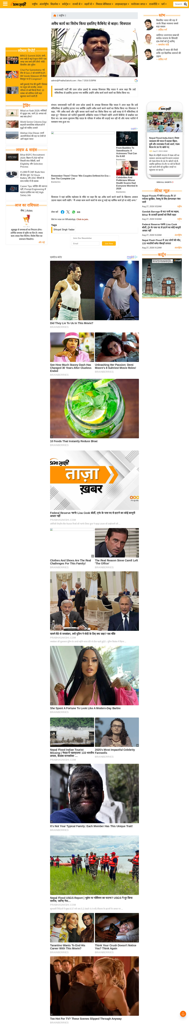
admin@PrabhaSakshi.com (63, 80)
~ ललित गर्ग (161, 29)
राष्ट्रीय (34, 4)
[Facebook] (134, 40)
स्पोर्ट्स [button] (65, 4)
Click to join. (82, 219)
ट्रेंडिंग (26, 105)
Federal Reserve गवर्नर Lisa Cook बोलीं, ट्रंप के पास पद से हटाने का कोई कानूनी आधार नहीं (161, 227)
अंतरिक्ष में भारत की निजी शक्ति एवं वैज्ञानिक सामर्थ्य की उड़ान (168, 53)
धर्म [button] (163, 4)
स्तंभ (162, 15)
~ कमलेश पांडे (162, 44)
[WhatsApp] (134, 52)
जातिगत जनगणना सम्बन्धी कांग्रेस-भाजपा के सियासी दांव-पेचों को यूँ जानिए (167, 38)
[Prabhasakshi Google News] (136, 80)
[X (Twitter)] (134, 46)
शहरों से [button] (88, 4)
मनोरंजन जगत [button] (138, 4)
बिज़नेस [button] (54, 4)
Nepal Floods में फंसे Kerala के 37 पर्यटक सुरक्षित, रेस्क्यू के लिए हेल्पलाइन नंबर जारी (161, 198)
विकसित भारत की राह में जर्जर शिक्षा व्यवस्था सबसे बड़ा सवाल (167, 23)
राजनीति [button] (153, 4)
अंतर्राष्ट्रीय (44, 4)
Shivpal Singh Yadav (64, 229)
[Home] (54, 15)
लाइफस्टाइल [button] (121, 4)
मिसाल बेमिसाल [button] (103, 4)
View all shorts (164, 182)
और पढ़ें (41, 242)
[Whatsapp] (73, 213)
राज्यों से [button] (76, 4)
